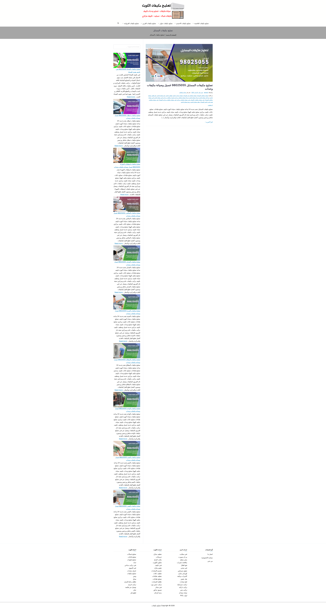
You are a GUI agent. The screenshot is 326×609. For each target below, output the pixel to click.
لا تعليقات (210, 105)
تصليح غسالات (131, 554)
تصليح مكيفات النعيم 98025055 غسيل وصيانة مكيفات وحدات (127, 458)
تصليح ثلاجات (132, 557)
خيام (134, 590)
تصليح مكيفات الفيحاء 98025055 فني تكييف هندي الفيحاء (128, 70)
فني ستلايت (183, 554)
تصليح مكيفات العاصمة (201, 23)
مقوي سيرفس (182, 571)
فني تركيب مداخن (130, 565)
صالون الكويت (157, 562)
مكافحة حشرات (182, 562)
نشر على (197, 92)
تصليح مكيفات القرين (149, 23)
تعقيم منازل (158, 568)
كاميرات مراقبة (182, 576)
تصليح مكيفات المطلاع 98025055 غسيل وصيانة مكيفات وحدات (127, 361)
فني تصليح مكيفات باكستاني (197, 100)
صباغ (134, 579)
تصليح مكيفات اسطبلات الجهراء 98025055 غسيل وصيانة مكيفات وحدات (127, 165)
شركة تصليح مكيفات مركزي (181, 97)
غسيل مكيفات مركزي (168, 97)
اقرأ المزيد (209, 122)
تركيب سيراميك (182, 584)
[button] (193, 23)
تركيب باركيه (183, 587)
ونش (134, 576)
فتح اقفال (184, 565)
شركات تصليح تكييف (204, 97)
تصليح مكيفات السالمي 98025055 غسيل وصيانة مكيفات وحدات (127, 214)
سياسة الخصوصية (207, 558)
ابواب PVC (183, 595)
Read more (131, 96)
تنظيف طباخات (157, 576)
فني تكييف (158, 565)
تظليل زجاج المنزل (130, 582)
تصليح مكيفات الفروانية (131, 23)
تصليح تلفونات (131, 560)
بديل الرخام (158, 593)
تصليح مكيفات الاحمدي (183, 23)
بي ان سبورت (182, 557)
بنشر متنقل (183, 560)
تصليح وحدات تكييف (178, 95)
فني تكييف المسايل (205, 102)
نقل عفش (184, 579)
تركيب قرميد (132, 584)
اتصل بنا (210, 554)
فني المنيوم (132, 568)
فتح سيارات (183, 582)
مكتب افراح (158, 560)
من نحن (210, 561)
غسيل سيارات (131, 571)
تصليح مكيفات (131, 573)
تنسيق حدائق (157, 590)
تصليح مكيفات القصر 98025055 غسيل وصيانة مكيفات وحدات (127, 507)
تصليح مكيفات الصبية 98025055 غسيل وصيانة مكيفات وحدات (127, 312)
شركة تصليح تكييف (193, 97)
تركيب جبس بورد (156, 584)
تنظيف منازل (157, 554)
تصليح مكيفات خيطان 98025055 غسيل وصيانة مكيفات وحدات (127, 117)
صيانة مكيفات (182, 92)
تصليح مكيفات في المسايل (189, 95)
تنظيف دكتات (157, 573)
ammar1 (206, 92)
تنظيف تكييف (169, 95)
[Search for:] (126, 47)
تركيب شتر (183, 590)
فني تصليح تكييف (158, 97)
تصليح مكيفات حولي (166, 23)
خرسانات (159, 557)
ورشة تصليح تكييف (185, 102)
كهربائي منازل (182, 573)
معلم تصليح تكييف (195, 102)
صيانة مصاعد (183, 593)
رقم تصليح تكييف (161, 95)
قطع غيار (133, 593)
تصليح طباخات (157, 579)
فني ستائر (158, 587)
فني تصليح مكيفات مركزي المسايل (167, 100)
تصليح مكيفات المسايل (202, 95)
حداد (134, 562)
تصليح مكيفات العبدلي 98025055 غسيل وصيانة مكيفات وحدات (127, 263)
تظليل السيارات (157, 582)
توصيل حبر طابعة (130, 587)
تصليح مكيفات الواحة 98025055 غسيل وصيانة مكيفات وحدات (127, 410)
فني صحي (184, 568)
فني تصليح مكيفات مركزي (183, 100)
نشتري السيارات (156, 571)
